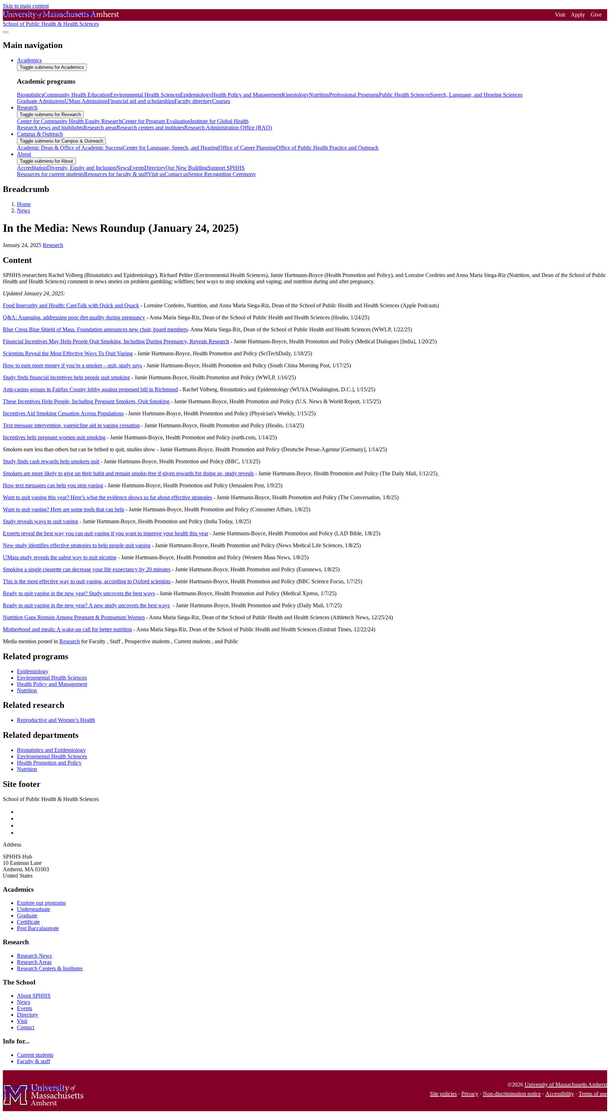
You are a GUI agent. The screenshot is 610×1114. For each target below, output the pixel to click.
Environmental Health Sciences (52, 678)
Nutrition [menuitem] (319, 95)
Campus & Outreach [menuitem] (40, 134)
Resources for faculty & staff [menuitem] (116, 174)
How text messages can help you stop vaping (53, 485)
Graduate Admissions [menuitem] (41, 101)
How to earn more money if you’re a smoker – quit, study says (72, 365)
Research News (34, 956)
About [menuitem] (24, 154)
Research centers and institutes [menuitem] (150, 128)
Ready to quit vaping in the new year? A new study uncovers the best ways (86, 605)
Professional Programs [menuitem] (354, 95)
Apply (578, 15)
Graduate (27, 916)
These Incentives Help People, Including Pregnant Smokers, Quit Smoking (86, 401)
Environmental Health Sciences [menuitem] (145, 95)
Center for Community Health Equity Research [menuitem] (69, 121)
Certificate (28, 922)
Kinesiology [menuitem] (295, 95)
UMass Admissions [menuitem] (86, 101)
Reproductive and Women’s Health (56, 720)
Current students (35, 1055)
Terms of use (593, 1094)
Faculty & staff (33, 1061)
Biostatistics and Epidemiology (51, 750)
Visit (560, 15)
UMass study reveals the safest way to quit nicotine (59, 557)
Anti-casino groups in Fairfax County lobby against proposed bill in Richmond (90, 389)
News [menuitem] (122, 168)
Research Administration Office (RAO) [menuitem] (228, 128)
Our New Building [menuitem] (187, 168)
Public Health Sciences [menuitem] (404, 95)
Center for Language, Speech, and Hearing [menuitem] (171, 148)
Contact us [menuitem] (176, 174)
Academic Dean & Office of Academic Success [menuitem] (70, 148)
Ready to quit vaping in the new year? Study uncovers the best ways (79, 593)
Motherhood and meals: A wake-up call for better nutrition (67, 629)
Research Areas (34, 962)
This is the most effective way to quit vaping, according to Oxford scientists (87, 581)
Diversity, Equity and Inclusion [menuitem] (81, 168)
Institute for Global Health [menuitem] (219, 121)
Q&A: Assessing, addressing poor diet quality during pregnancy (74, 317)
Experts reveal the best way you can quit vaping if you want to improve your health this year (105, 533)
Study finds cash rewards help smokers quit (51, 461)
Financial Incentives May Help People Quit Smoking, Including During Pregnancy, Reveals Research (116, 341)
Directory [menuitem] (155, 168)
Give (596, 15)
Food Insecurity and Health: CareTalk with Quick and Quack (71, 305)
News (23, 210)
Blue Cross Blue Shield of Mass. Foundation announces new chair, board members (95, 329)
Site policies (443, 1094)
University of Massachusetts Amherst (566, 1085)
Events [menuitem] (136, 168)
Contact (25, 1027)
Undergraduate (33, 909)
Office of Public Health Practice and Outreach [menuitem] (327, 148)
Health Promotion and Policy (49, 763)
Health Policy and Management (52, 684)
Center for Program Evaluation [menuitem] (156, 121)
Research (53, 245)
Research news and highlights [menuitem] (50, 128)
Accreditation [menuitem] (32, 168)
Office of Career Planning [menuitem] (247, 148)
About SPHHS (33, 996)
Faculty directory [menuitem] (193, 101)
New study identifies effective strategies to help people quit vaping (76, 545)
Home (24, 204)
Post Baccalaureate (38, 928)
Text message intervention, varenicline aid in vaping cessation (71, 425)
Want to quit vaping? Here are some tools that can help (63, 509)
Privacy (469, 1094)
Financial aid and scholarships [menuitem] (141, 101)
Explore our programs (41, 903)
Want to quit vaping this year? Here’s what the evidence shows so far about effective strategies (107, 497)
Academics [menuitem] (29, 60)
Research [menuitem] (27, 107)
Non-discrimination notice (512, 1094)
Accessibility (559, 1094)
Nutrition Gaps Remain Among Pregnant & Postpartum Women (74, 617)
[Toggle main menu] (5, 32)
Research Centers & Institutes (50, 968)
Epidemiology (32, 671)
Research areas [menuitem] (99, 128)
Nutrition (27, 690)
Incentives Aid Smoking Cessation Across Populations (63, 413)
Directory (27, 1015)
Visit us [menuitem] (156, 174)
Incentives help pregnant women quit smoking (54, 437)
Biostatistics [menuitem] (30, 95)
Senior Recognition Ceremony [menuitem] (222, 174)
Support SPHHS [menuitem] (226, 168)
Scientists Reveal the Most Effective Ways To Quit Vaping (68, 353)
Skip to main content (26, 6)
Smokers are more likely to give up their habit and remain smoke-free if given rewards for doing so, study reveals (128, 473)
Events (24, 1008)
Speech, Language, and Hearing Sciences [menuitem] (476, 95)
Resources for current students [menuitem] (50, 174)
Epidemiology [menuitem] (195, 95)
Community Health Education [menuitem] (76, 95)
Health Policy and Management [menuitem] (246, 95)
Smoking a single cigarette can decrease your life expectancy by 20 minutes (87, 569)
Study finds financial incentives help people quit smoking (66, 377)
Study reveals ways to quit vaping (40, 521)
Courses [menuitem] (221, 101)
